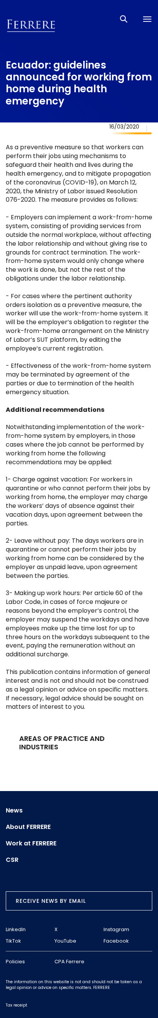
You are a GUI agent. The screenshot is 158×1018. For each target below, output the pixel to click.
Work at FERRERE (31, 843)
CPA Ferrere (69, 961)
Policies (15, 961)
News (14, 810)
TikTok (13, 941)
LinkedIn (16, 929)
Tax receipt (16, 1005)
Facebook (116, 941)
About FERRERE (28, 827)
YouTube (65, 941)
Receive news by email (51, 901)
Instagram (116, 929)
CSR (12, 860)
